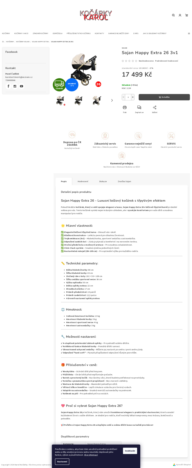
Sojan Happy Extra (96, 444)
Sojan (124, 48)
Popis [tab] (64, 181)
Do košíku (166, 97)
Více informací (91, 454)
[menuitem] (6, 33)
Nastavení (62, 461)
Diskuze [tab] (103, 181)
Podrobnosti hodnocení (166, 60)
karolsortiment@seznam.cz (19, 77)
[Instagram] (15, 86)
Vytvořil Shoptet (183, 464)
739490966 (10, 80)
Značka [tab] (124, 181)
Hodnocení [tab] (83, 181)
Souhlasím (130, 450)
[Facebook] (8, 86)
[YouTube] (21, 86)
